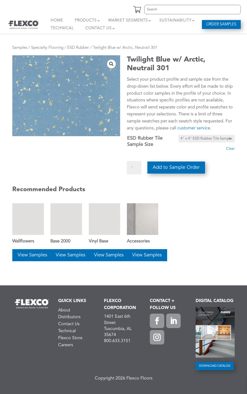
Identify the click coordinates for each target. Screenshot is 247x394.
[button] (157, 321)
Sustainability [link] (175, 20)
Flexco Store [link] (70, 338)
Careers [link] (65, 345)
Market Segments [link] (128, 20)
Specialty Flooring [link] (47, 48)
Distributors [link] (69, 317)
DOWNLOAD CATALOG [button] (214, 366)
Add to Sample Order (176, 167)
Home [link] (57, 20)
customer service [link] (193, 128)
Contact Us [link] (98, 28)
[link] (23, 24)
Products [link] (86, 20)
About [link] (64, 310)
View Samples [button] (32, 255)
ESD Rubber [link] (78, 48)
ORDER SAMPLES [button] (221, 24)
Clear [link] (230, 149)
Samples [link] (19, 48)
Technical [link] (62, 28)
